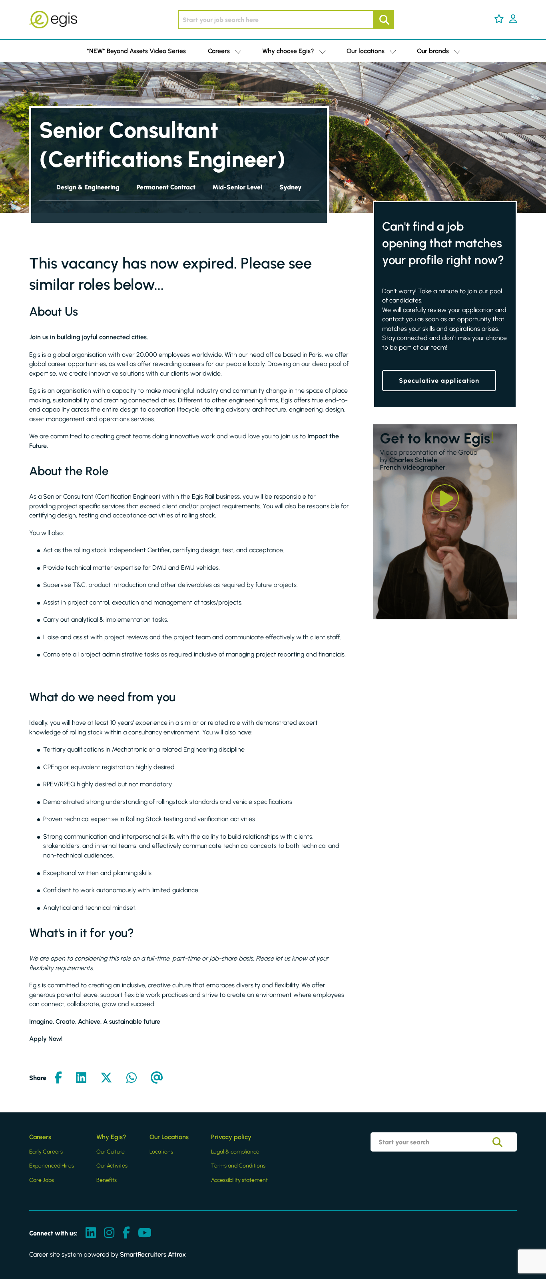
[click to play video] (445, 498)
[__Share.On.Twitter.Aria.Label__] (106, 1078)
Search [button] (383, 19)
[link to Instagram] (109, 1233)
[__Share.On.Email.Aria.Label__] (157, 1078)
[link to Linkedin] (91, 1233)
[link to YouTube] (144, 1233)
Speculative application (439, 380)
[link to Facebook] (126, 1233)
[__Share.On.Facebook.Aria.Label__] (58, 1078)
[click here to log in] (513, 19)
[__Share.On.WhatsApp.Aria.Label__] (131, 1078)
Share (37, 1078)
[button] (499, 18)
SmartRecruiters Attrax (153, 1254)
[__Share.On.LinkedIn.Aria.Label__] (81, 1078)
